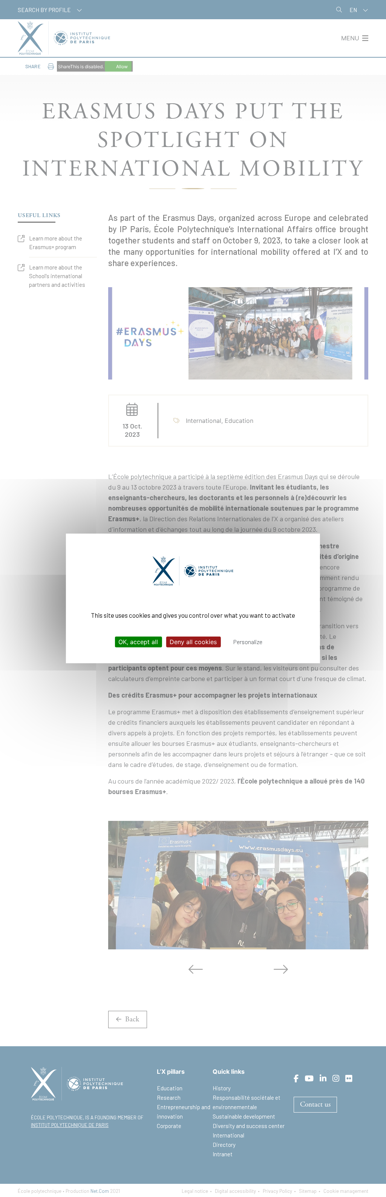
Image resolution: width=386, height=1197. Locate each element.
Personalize (247, 641)
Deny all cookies (193, 642)
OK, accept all (138, 642)
